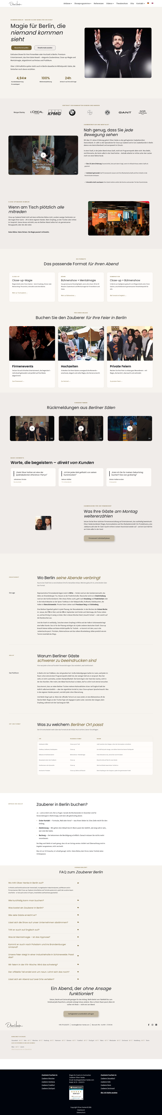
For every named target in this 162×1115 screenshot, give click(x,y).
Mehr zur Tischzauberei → (20, 293)
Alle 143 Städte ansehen (109, 1093)
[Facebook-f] (149, 1025)
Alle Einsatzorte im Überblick (22, 1049)
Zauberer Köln (106, 1082)
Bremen (69, 1041)
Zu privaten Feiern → (116, 381)
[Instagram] (152, 1025)
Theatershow (122, 3)
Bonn (147, 1041)
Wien (13, 1047)
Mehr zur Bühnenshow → (68, 296)
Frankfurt (80, 1041)
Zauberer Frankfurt (48, 1085)
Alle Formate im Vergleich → (118, 296)
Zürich (22, 1047)
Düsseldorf (15, 1041)
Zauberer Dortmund (108, 1088)
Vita (132, 3)
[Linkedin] (156, 1025)
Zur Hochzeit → (65, 381)
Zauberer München (48, 1078)
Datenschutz (81, 1112)
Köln (25, 1041)
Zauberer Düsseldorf (108, 1078)
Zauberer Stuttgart (48, 1088)
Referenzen (99, 3)
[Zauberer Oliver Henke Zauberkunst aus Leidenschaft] (15, 3)
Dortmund (125, 1041)
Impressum (81, 1110)
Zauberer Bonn (106, 1085)
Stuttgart (91, 1041)
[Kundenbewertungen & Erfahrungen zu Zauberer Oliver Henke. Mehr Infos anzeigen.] (76, 1099)
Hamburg (46, 1041)
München (35, 1041)
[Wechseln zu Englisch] (152, 3)
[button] (71, 3)
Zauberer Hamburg (48, 1082)
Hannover (58, 1041)
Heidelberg (137, 1041)
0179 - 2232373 (79, 1082)
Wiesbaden (113, 1041)
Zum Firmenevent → (18, 381)
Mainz (102, 1041)
